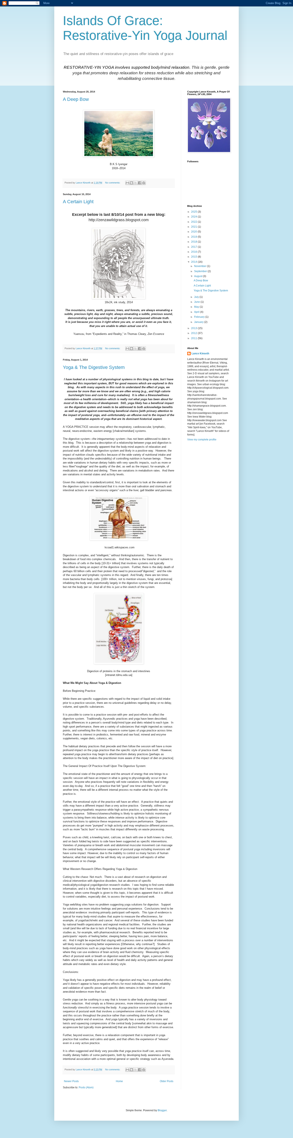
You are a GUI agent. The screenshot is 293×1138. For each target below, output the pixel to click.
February (199, 316)
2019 (194, 236)
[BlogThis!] (131, 183)
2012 (194, 333)
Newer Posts (71, 1081)
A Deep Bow (76, 99)
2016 (194, 251)
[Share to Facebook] (139, 183)
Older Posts (166, 1081)
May (197, 306)
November (200, 266)
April (197, 311)
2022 (194, 221)
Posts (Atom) (86, 1087)
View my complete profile (201, 439)
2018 (194, 241)
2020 (194, 231)
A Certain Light (78, 201)
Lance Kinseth (200, 353)
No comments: (113, 182)
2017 (194, 246)
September (201, 271)
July (196, 296)
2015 (194, 256)
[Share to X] (135, 183)
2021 (194, 226)
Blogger (162, 1110)
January (199, 322)
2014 (194, 261)
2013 (194, 328)
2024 (194, 216)
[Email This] (127, 183)
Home (119, 1081)
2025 (194, 211)
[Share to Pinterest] (144, 183)
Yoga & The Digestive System (94, 367)
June (197, 301)
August (198, 276)
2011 (194, 338)
